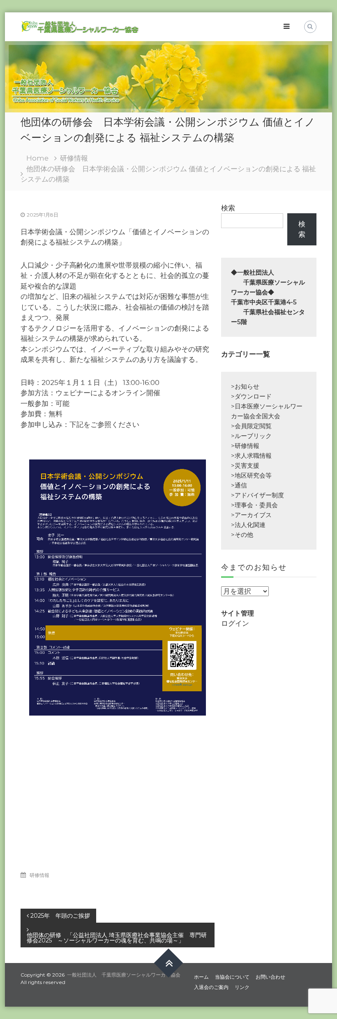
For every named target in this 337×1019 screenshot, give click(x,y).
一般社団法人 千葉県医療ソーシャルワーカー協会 (123, 975)
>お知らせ (245, 386)
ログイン (235, 623)
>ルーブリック (251, 436)
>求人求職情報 (251, 455)
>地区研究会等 (251, 475)
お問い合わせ (270, 977)
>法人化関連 (248, 525)
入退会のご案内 (211, 987)
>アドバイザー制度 (257, 495)
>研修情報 (245, 446)
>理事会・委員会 (254, 505)
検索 (228, 208)
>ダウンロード (251, 396)
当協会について (232, 977)
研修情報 (74, 158)
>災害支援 (245, 465)
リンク (242, 987)
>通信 (239, 485)
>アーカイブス (251, 515)
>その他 (242, 535)
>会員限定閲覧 (251, 426)
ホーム (201, 977)
